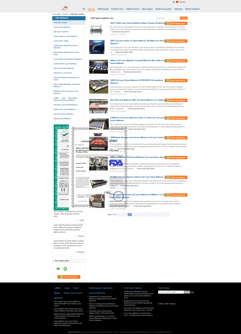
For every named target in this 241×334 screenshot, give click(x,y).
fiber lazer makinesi (61, 32)
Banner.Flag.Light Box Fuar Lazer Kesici (66, 53)
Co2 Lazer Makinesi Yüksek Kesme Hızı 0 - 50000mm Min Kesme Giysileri (138, 314)
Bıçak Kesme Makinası (62, 119)
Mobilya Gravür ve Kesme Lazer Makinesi (66, 92)
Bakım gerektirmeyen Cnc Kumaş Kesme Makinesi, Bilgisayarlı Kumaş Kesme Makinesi (103, 318)
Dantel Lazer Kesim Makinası (65, 109)
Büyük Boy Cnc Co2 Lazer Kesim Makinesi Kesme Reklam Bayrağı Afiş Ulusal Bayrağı (138, 303)
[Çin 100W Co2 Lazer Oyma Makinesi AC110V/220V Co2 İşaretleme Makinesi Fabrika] (99, 87)
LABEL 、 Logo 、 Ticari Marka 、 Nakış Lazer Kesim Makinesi (66, 99)
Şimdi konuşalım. (164, 9)
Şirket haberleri (192, 9)
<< (124, 215)
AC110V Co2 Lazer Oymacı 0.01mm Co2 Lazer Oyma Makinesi (137, 177)
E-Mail (161, 304)
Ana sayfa (56, 14)
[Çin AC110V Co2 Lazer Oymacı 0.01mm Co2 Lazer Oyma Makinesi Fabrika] (99, 183)
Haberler (179, 9)
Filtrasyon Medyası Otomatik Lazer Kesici (67, 79)
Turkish (182, 2)
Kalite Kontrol (132, 9)
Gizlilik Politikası (74, 332)
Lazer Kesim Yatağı (61, 41)
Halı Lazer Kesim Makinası (64, 68)
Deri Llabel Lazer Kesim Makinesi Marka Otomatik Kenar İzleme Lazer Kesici (67, 304)
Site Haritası (170, 304)
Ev (84, 9)
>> (161, 215)
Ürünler (91, 9)
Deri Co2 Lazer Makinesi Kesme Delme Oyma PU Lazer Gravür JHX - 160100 (139, 309)
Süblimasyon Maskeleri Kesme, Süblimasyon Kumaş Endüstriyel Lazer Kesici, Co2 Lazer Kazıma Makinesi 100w (138, 295)
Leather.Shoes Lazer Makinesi (65, 64)
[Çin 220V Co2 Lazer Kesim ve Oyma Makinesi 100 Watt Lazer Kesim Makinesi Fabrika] (99, 47)
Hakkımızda (103, 9)
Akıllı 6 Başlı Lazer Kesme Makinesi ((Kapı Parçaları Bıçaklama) (137, 23)
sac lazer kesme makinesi (63, 114)
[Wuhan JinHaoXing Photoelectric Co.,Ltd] (65, 8)
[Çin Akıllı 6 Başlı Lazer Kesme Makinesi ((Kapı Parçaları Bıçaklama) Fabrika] (99, 29)
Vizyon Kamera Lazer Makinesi (65, 36)
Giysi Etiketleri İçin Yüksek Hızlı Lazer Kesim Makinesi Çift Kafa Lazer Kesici (68, 310)
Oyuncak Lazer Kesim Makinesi (66, 105)
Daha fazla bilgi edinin (121, 32)
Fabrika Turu (117, 9)
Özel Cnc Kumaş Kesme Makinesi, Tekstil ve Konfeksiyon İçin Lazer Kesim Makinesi (104, 306)
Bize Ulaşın (147, 9)
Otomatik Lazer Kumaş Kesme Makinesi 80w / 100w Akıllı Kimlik (101, 312)
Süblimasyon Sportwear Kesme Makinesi (66, 47)
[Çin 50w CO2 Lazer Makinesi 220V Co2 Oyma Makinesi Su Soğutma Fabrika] (99, 106)
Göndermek (187, 292)
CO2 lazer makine (60, 23)
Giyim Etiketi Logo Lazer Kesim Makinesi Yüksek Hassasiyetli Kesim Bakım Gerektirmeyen (68, 323)
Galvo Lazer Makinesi (62, 27)
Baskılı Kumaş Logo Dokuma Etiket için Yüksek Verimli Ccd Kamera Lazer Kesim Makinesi (69, 316)
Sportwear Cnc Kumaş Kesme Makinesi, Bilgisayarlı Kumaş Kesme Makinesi (103, 299)
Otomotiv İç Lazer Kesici (63, 73)
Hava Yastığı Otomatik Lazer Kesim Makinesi (67, 85)
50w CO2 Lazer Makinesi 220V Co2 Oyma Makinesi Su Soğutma (137, 100)
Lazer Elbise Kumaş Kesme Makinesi (68, 59)
